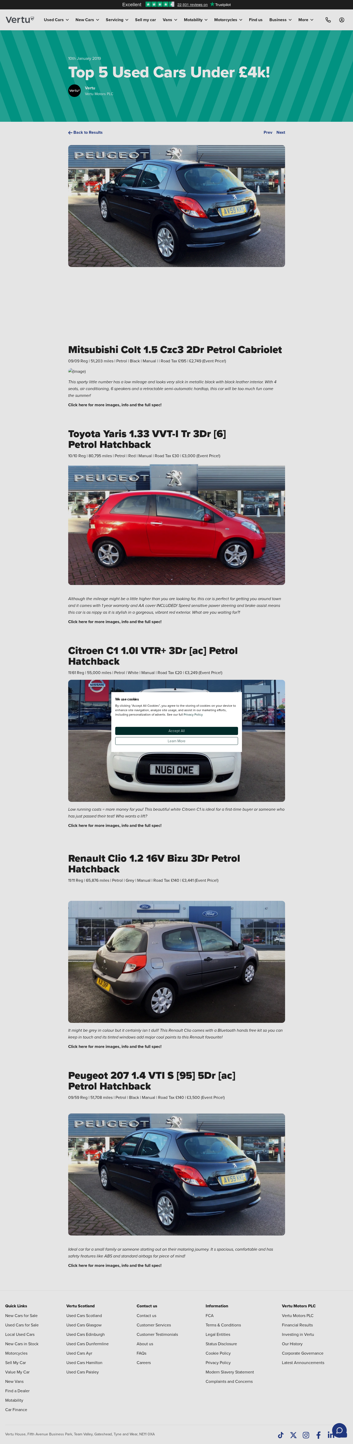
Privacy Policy (193, 714)
